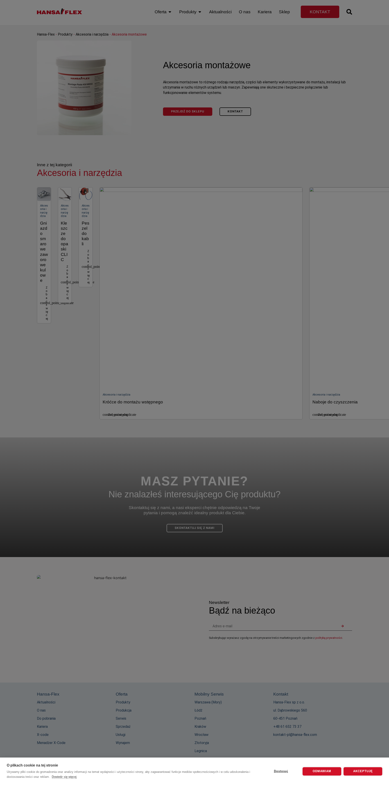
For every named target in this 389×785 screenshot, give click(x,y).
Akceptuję (363, 771)
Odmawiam (322, 771)
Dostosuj (281, 771)
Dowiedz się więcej (64, 776)
